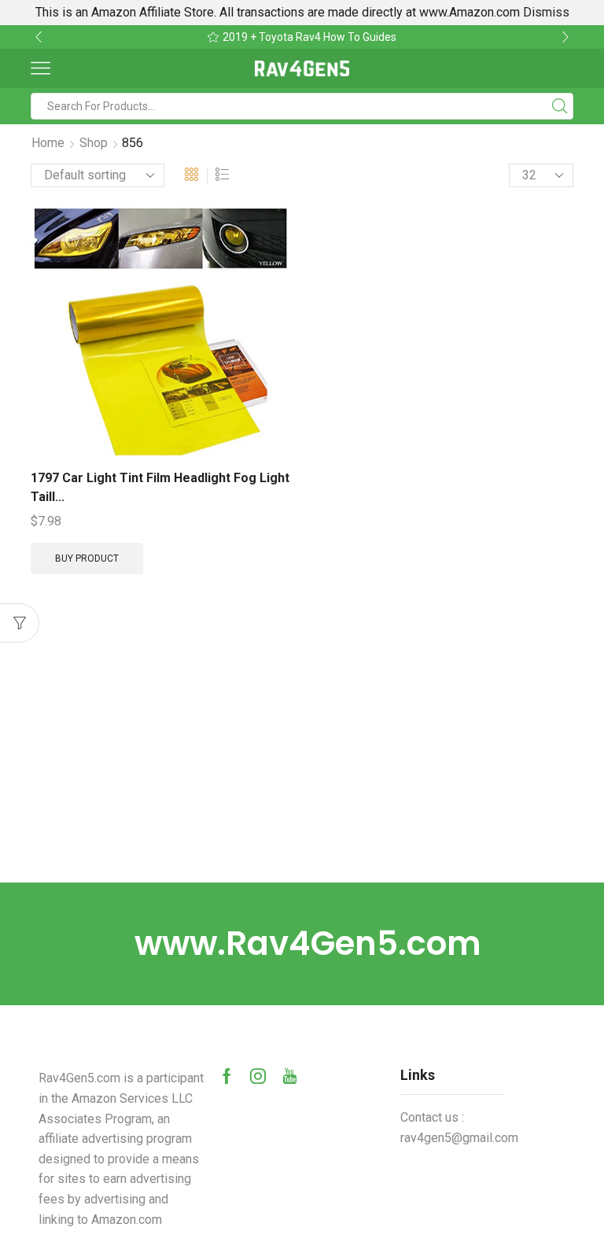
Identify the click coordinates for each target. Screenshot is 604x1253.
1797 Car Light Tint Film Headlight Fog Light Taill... (160, 487)
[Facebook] (226, 1076)
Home (47, 142)
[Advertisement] (302, 764)
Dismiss (546, 12)
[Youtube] (290, 1076)
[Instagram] (258, 1076)
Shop (93, 142)
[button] (38, 37)
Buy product (87, 558)
